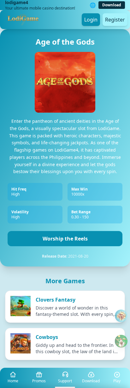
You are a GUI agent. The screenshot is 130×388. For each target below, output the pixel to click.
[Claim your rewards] (121, 341)
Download (111, 5)
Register (115, 19)
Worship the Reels (65, 238)
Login (91, 19)
